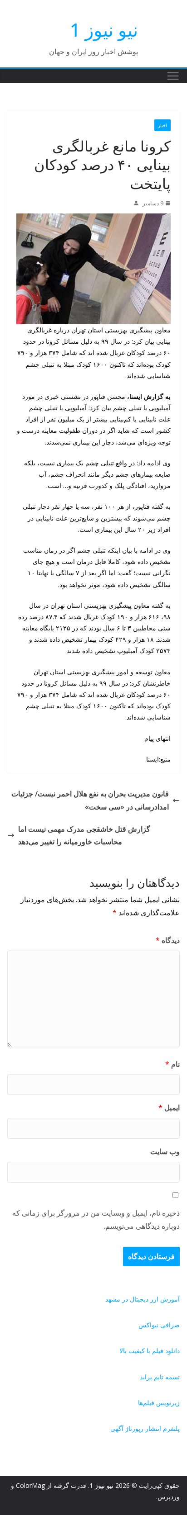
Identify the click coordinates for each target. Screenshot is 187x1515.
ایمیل (169, 1108)
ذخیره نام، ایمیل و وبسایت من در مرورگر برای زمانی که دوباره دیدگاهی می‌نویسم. (96, 1219)
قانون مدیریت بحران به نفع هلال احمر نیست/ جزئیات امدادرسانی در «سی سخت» (90, 800)
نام (172, 1064)
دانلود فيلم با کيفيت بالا (149, 1350)
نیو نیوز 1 (104, 29)
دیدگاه (168, 940)
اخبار (162, 125)
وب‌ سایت (165, 1151)
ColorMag (30, 1485)
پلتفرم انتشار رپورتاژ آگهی (145, 1428)
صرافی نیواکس (159, 1325)
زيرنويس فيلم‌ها (159, 1402)
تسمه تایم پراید (160, 1377)
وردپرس (168, 1496)
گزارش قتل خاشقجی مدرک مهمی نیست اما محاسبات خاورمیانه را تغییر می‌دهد (84, 835)
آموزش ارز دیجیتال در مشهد (142, 1299)
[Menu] (173, 76)
